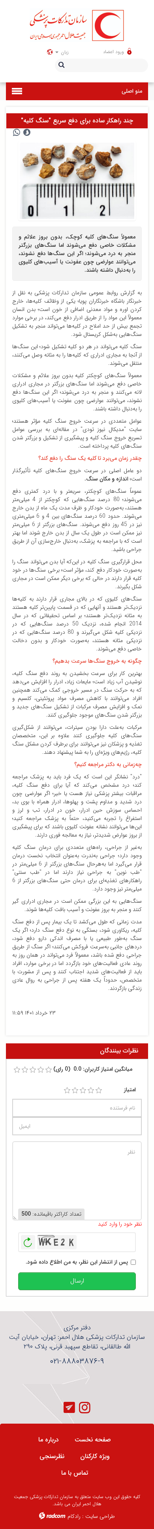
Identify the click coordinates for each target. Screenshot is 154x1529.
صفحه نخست (93, 1440)
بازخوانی (28, 1240)
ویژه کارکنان (95, 1456)
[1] (67, 1090)
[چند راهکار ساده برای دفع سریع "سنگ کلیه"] (77, 180)
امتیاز (130, 1090)
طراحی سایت (100, 1516)
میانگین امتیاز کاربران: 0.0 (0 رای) (92, 1069)
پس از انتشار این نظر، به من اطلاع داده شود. (77, 1262)
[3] (82, 1090)
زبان (64, 52)
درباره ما (48, 1440)
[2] (75, 1090)
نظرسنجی (51, 1456)
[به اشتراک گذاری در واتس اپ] (16, 132)
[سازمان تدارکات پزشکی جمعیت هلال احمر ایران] (77, 25)
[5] (98, 1090)
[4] (90, 1090)
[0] (17, 1069)
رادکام (74, 1516)
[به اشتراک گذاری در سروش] (26, 132)
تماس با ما (74, 1473)
